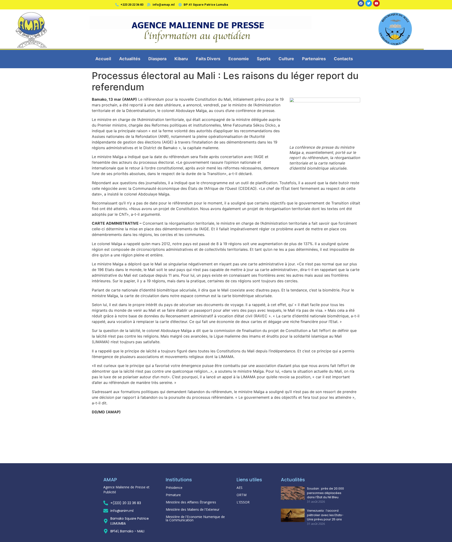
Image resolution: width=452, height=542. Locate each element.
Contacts (343, 58)
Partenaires (314, 58)
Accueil (103, 58)
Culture (286, 58)
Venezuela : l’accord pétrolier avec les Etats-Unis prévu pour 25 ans (325, 515)
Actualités (129, 58)
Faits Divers (208, 58)
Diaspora (157, 58)
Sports (263, 58)
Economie (238, 58)
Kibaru (181, 58)
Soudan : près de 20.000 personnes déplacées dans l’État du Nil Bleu (325, 492)
